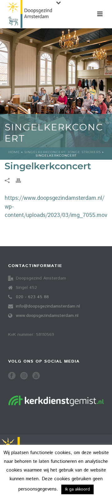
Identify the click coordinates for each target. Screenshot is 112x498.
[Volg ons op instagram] (24, 376)
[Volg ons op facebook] (12, 376)
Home (14, 152)
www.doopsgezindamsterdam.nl (47, 315)
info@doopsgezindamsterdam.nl (48, 306)
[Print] (21, 180)
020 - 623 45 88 (32, 297)
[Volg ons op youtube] (36, 376)
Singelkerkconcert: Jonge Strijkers (62, 152)
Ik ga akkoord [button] (77, 489)
